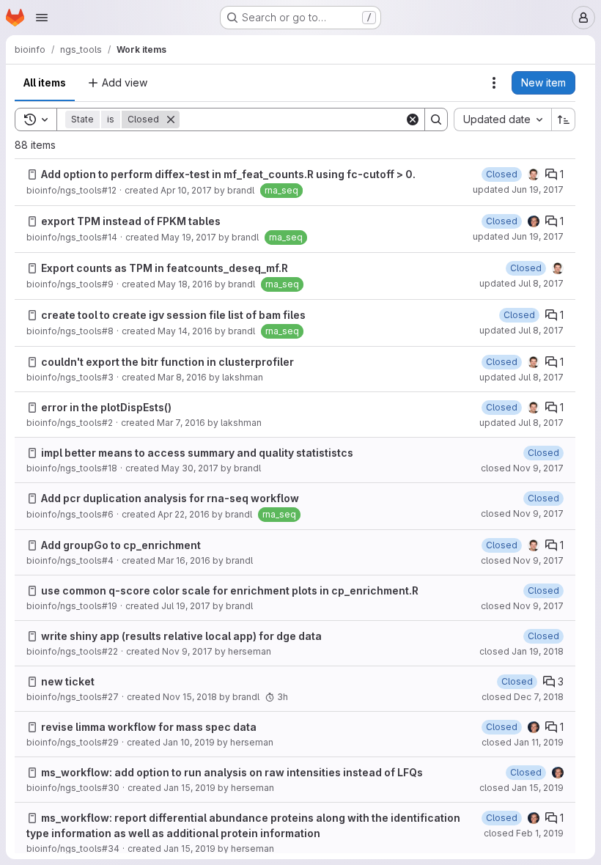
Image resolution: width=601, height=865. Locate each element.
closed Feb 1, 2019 (524, 833)
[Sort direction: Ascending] (563, 119)
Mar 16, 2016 (184, 560)
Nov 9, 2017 (187, 651)
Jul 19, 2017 (185, 605)
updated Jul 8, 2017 (521, 283)
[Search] (436, 119)
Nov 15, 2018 (190, 696)
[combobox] (502, 119)
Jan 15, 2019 (189, 787)
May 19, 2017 (188, 237)
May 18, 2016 (185, 284)
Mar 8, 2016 (182, 377)
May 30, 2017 (189, 468)
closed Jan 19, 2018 (521, 651)
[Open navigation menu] (42, 17)
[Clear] (412, 119)
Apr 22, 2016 (184, 514)
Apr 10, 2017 (186, 190)
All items (44, 82)
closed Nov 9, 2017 (522, 468)
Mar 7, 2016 (181, 422)
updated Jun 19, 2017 (518, 189)
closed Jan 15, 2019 (521, 787)
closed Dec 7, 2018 (523, 696)
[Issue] (32, 174)
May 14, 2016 (185, 330)
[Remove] (171, 119)
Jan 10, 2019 (189, 742)
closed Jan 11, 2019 (523, 742)
